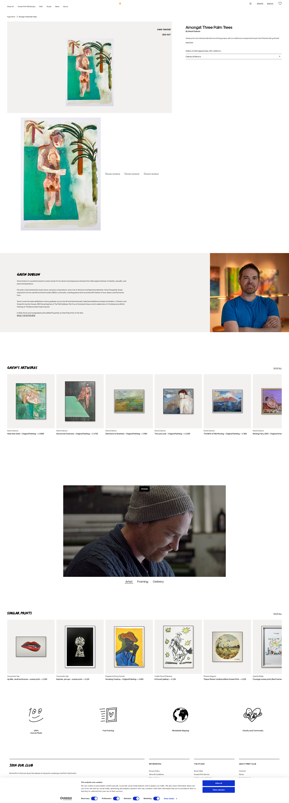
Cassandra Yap (13, 676)
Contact (242, 771)
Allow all (218, 783)
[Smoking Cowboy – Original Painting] (129, 667)
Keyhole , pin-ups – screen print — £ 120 (72, 679)
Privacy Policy (154, 771)
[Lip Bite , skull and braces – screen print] (31, 656)
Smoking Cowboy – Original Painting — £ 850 (124, 679)
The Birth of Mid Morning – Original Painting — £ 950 (225, 433)
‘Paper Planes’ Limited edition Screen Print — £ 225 (225, 679)
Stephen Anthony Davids (115, 676)
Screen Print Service (201, 774)
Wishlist (280, 3)
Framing (142, 581)
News (57, 6)
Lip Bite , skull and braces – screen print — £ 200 (27, 679)
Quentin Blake (258, 676)
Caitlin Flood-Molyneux (163, 676)
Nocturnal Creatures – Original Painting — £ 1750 (77, 433)
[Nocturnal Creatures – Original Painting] (80, 421)
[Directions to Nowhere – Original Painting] (129, 412)
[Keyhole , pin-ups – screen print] (80, 667)
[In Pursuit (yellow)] (178, 667)
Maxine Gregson (210, 676)
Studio (49, 6)
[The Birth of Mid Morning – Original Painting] (227, 412)
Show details (169, 798)
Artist (129, 581)
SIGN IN (260, 3)
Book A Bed (198, 771)
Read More (189, 42)
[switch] (116, 798)
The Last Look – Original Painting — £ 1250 (172, 433)
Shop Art (10, 6)
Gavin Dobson (194, 31)
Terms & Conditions (156, 774)
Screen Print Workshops (26, 6)
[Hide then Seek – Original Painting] (31, 419)
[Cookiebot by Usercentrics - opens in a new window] (66, 798)
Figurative (11, 16)
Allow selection (219, 790)
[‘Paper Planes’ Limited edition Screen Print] (227, 661)
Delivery (158, 581)
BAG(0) (270, 3)
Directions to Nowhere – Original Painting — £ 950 (126, 433)
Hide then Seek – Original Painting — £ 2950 (25, 433)
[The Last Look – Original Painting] (178, 413)
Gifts (41, 6)
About (65, 6)
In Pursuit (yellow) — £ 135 (165, 679)
